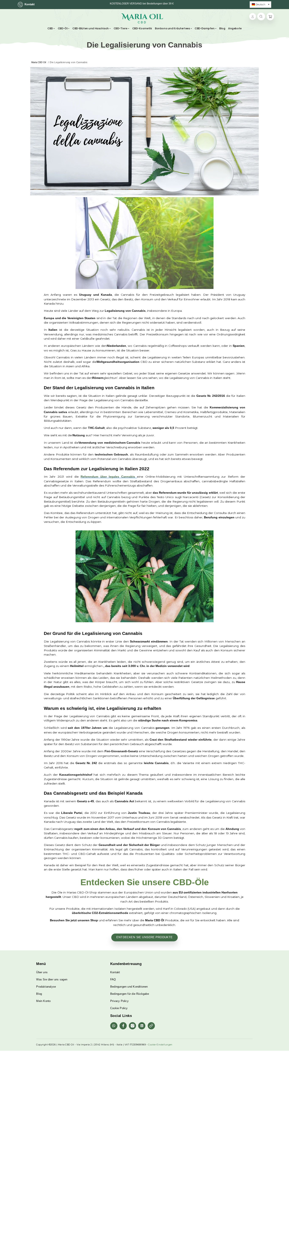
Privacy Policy (119, 1001)
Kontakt (29, 4)
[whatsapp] (113, 1025)
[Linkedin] (141, 1025)
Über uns (42, 972)
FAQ (113, 979)
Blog (39, 993)
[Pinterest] (151, 1025)
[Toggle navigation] (165, 18)
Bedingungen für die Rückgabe (129, 993)
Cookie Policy (119, 1008)
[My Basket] (270, 16)
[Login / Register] (252, 16)
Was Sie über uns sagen (51, 979)
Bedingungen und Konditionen (129, 986)
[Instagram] (132, 1025)
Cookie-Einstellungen (160, 1044)
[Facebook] (123, 1025)
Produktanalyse (46, 986)
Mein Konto (43, 1001)
